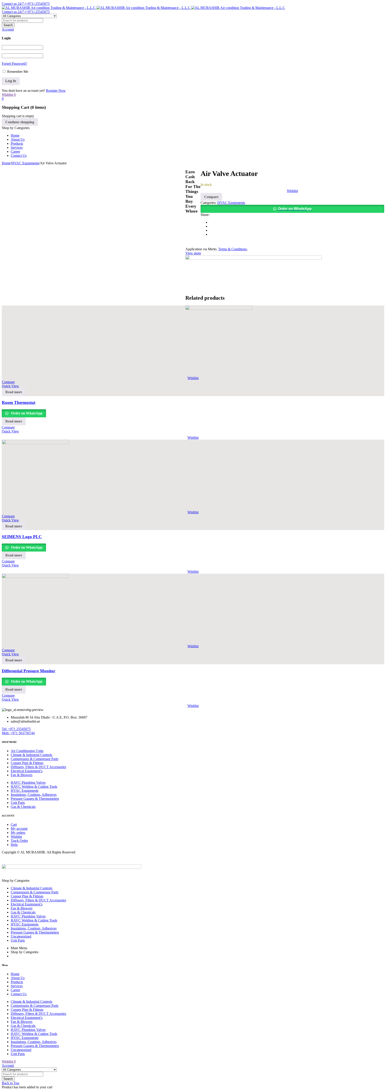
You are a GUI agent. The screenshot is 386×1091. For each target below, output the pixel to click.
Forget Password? (14, 63)
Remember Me (17, 71)
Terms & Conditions (232, 249)
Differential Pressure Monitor (28, 671)
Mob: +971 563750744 (18, 733)
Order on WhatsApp (295, 209)
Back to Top (10, 1083)
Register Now (56, 90)
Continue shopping (19, 122)
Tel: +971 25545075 (16, 729)
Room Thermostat (18, 402)
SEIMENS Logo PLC (22, 536)
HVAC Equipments (25, 163)
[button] (292, 209)
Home (6, 163)
